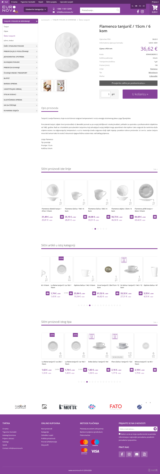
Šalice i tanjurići (9, 36)
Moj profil (44, 445)
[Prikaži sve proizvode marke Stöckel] (92, 406)
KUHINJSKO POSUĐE (12, 62)
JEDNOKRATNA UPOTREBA (14, 57)
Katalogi (5, 442)
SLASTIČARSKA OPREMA (13, 100)
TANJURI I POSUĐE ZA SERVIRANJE (17, 21)
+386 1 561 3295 (64, 9)
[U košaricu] (62, 217)
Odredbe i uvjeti (47, 435)
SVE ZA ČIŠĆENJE (10, 105)
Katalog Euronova (9, 435)
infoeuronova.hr (65, 12)
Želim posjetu (51, 2)
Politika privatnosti (48, 438)
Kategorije (45, 432)
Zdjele (6, 31)
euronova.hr (45, 20)
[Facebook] (138, 11)
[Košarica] (155, 9)
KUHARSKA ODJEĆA (11, 110)
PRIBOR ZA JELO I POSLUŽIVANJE (16, 51)
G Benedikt (153, 76)
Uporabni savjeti (66, 2)
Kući (6, 2)
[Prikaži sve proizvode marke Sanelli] (140, 406)
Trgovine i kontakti (28, 2)
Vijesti (40, 2)
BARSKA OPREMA (10, 84)
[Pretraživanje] (118, 10)
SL (132, 6)
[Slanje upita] (108, 370)
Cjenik (4, 445)
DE (144, 6)
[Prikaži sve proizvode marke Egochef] (116, 406)
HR (136, 6)
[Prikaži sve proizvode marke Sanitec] (68, 406)
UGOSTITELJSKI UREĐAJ (13, 89)
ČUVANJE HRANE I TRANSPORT (15, 73)
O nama (14, 2)
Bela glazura (153, 72)
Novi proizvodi (46, 429)
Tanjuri (6, 27)
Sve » (156, 169)
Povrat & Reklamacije (49, 442)
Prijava (155, 2)
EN (140, 6)
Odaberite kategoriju (35, 9)
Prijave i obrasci (8, 438)
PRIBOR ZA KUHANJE (12, 67)
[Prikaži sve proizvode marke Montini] (44, 406)
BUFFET (7, 78)
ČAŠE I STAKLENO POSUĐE (14, 46)
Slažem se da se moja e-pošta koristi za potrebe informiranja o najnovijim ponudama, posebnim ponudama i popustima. (137, 437)
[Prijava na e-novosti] (155, 429)
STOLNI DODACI (10, 94)
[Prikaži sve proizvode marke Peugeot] (21, 406)
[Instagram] (142, 11)
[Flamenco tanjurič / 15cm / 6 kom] (67, 52)
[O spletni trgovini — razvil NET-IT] (153, 470)
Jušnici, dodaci (9, 40)
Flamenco (154, 69)
